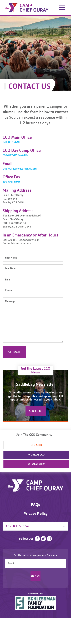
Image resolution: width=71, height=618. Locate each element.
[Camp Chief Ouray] (26, 7)
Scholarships (36, 464)
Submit (14, 352)
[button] (61, 552)
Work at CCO (36, 454)
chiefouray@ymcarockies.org (20, 168)
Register (36, 445)
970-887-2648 (11, 142)
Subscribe (35, 411)
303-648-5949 (11, 182)
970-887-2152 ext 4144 (15, 155)
